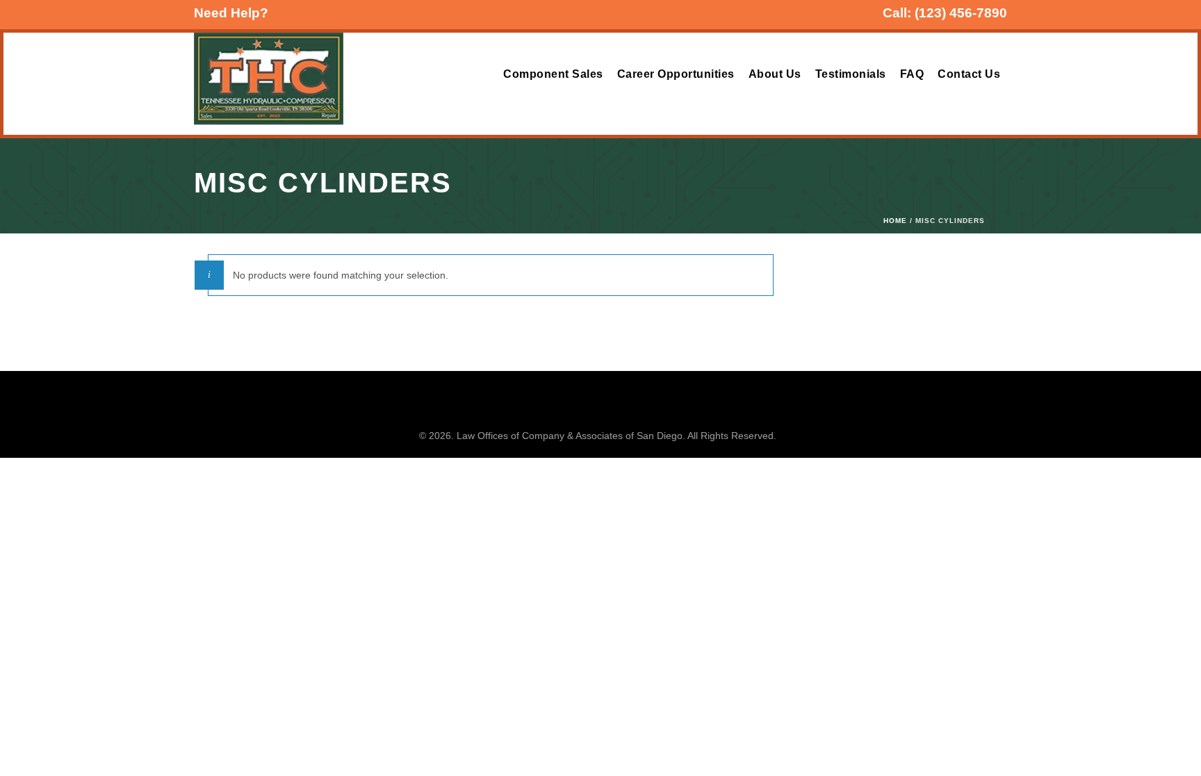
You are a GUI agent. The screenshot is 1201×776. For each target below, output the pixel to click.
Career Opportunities (676, 74)
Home (895, 220)
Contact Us (969, 74)
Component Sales (553, 74)
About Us (775, 74)
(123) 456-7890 (961, 13)
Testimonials (850, 74)
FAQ (912, 74)
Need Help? (231, 13)
